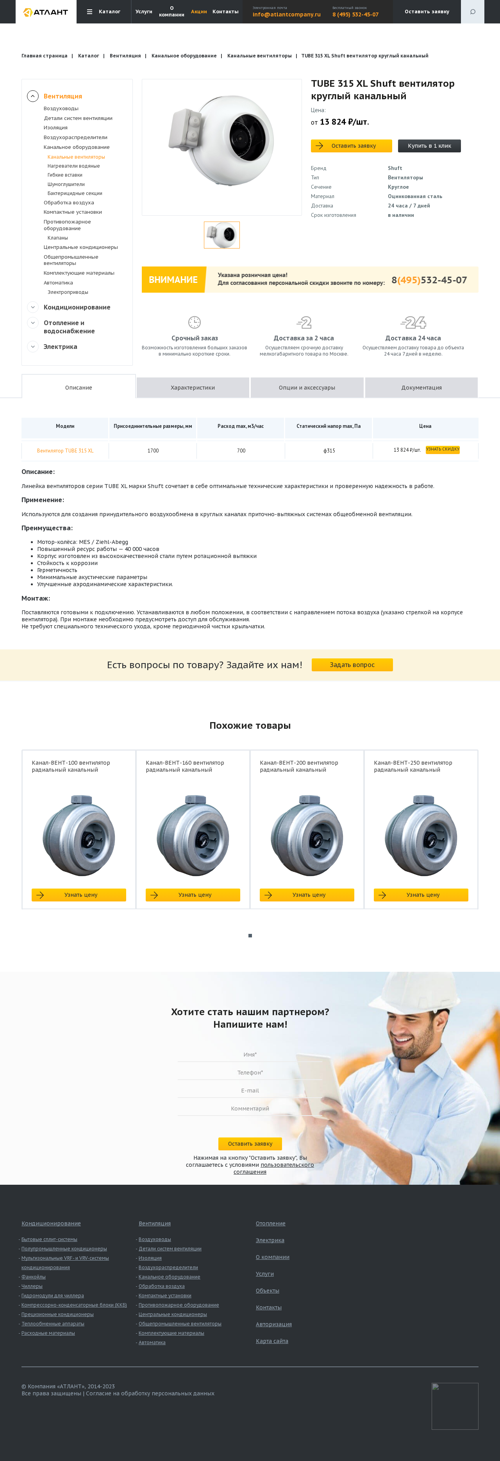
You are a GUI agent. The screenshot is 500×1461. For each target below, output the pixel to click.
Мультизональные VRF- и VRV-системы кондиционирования (65, 1262)
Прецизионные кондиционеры (57, 1314)
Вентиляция (125, 56)
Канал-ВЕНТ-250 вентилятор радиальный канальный (413, 766)
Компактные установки (73, 212)
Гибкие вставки (65, 175)
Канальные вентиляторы (259, 56)
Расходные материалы (48, 1333)
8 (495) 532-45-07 (355, 14)
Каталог (88, 56)
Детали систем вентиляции (78, 118)
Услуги (144, 12)
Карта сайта (272, 1341)
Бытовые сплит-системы (49, 1239)
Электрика (60, 346)
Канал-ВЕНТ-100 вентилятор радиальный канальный (71, 766)
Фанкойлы (33, 1277)
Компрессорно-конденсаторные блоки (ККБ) (74, 1305)
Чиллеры (32, 1286)
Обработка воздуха (69, 202)
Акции (199, 12)
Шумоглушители (66, 184)
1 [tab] (250, 935)
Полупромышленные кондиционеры (64, 1249)
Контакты (225, 12)
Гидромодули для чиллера (52, 1295)
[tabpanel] (79, 836)
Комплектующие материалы (79, 273)
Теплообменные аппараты (52, 1324)
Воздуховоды (61, 108)
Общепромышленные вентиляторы (71, 260)
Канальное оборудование (184, 56)
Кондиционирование (77, 307)
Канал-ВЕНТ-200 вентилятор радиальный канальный (299, 766)
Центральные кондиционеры (81, 247)
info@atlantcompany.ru (287, 14)
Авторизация (274, 1324)
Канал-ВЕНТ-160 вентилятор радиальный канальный (185, 766)
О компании (171, 11)
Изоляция (56, 127)
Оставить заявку (427, 11)
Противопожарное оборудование (67, 225)
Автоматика (58, 282)
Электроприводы (68, 292)
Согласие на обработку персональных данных (150, 1393)
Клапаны (58, 238)
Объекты (267, 1290)
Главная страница (44, 56)
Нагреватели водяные (74, 166)
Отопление (271, 1223)
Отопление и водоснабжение (69, 327)
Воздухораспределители (75, 137)
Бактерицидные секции (75, 193)
